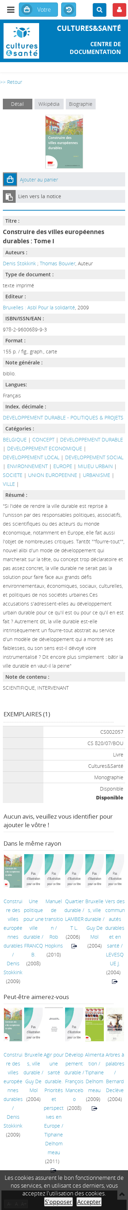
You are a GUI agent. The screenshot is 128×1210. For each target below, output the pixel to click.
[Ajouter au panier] (10, 179)
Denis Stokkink (19, 263)
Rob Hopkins (54, 941)
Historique (69, 10)
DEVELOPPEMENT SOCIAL (94, 457)
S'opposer (58, 1202)
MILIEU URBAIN (95, 466)
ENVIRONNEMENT (27, 466)
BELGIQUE (15, 439)
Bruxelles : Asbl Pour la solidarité (39, 307)
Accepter (89, 1202)
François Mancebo (74, 1090)
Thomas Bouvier (57, 263)
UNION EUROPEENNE (52, 475)
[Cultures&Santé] (21, 41)
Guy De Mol (94, 932)
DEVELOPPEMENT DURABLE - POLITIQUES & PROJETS (63, 417)
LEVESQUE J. (115, 959)
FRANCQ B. (33, 950)
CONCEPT (43, 439)
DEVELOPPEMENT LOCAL (31, 457)
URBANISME (96, 475)
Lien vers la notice (39, 196)
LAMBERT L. (74, 923)
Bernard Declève (115, 1086)
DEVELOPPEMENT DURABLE (91, 439)
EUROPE (62, 466)
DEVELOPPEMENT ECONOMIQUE (44, 448)
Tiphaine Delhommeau (53, 1143)
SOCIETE (12, 475)
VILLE (9, 484)
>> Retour (11, 81)
